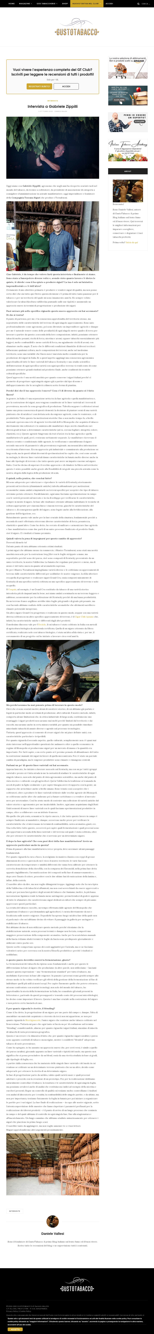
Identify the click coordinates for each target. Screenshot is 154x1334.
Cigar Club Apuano (84, 616)
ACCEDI (66, 86)
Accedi (109, 4)
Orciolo (42, 624)
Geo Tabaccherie (46, 4)
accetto (15, 1329)
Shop (65, 4)
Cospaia (12, 589)
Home (12, 4)
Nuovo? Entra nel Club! (85, 4)
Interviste (52, 101)
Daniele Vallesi (61, 111)
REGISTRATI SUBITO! (39, 86)
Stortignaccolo (33, 1020)
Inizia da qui (132, 242)
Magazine (24, 4)
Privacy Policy (12, 1311)
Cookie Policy (25, 1311)
